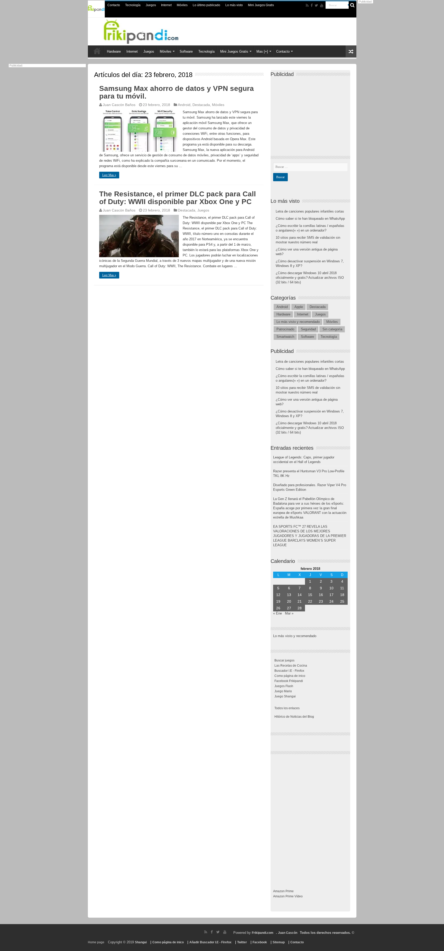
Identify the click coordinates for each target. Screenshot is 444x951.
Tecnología (133, 5)
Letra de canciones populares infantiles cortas (310, 211)
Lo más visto (234, 5)
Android (184, 105)
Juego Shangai (285, 696)
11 (342, 588)
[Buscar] (352, 5)
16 (321, 595)
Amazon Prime (283, 891)
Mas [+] (262, 51)
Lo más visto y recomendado (298, 322)
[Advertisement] (311, 112)
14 (300, 595)
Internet (166, 5)
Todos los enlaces (287, 708)
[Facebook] (311, 5)
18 (342, 595)
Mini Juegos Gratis (261, 5)
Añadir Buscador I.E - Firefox (210, 942)
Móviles (182, 5)
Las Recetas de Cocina (290, 665)
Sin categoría (332, 329)
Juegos (151, 5)
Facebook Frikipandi (288, 681)
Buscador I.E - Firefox (289, 671)
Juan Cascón (287, 933)
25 (342, 601)
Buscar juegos (284, 660)
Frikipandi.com (262, 933)
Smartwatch (285, 337)
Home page (96, 942)
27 (289, 608)
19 (278, 601)
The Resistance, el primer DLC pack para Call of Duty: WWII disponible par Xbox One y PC (177, 198)
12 (278, 595)
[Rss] (307, 5)
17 (331, 595)
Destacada (201, 105)
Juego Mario (283, 691)
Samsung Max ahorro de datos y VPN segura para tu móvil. (176, 92)
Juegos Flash (283, 686)
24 (331, 601)
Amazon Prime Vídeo (288, 896)
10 (331, 588)
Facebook (260, 942)
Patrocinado (285, 329)
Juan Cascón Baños (119, 105)
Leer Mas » (109, 175)
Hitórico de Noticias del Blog (294, 716)
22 (310, 601)
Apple (298, 307)
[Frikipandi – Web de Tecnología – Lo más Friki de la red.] (147, 30)
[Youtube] (322, 5)
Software (186, 51)
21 (300, 601)
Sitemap (279, 942)
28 (300, 608)
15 (310, 595)
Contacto (113, 5)
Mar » (289, 613)
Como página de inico (289, 676)
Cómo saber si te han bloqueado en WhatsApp (310, 218)
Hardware (114, 51)
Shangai (141, 942)
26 (278, 608)
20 (289, 601)
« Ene (277, 613)
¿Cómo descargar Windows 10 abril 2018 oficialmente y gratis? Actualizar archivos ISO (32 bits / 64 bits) (310, 277)
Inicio (97, 50)
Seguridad (308, 329)
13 (289, 595)
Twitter (242, 942)
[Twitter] (316, 5)
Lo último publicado (206, 5)
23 (321, 601)
